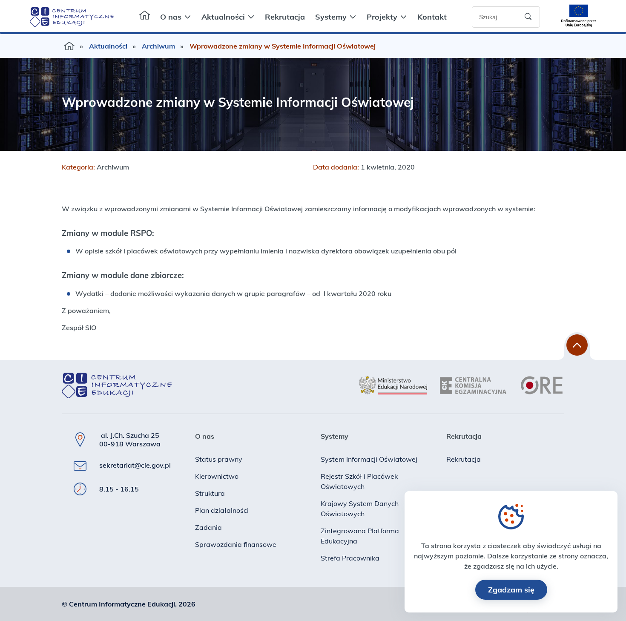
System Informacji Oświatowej (369, 459)
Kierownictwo (216, 476)
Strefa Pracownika (350, 558)
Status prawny (218, 459)
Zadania (208, 527)
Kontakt (432, 17)
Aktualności (223, 17)
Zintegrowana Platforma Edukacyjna (360, 535)
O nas (170, 17)
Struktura (210, 493)
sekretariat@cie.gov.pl (135, 465)
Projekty (382, 17)
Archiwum (158, 46)
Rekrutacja (285, 17)
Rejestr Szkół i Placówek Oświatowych (359, 481)
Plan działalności (222, 510)
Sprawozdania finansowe (235, 544)
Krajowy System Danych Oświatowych (360, 508)
